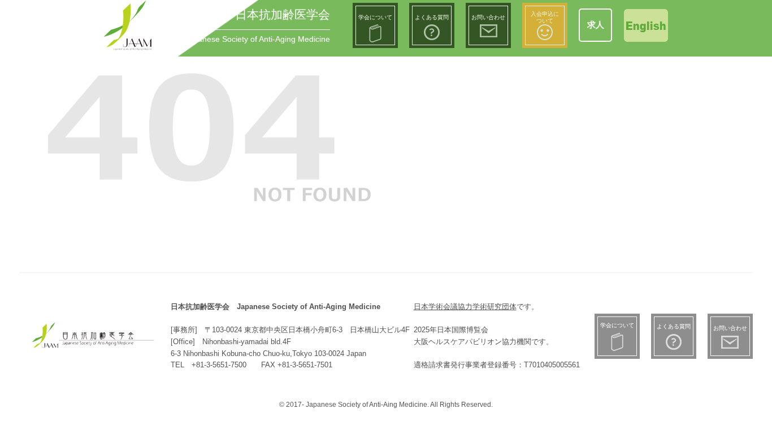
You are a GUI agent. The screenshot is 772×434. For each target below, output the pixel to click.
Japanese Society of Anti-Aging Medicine (257, 39)
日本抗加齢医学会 (282, 14)
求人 (595, 24)
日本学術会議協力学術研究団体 (465, 306)
